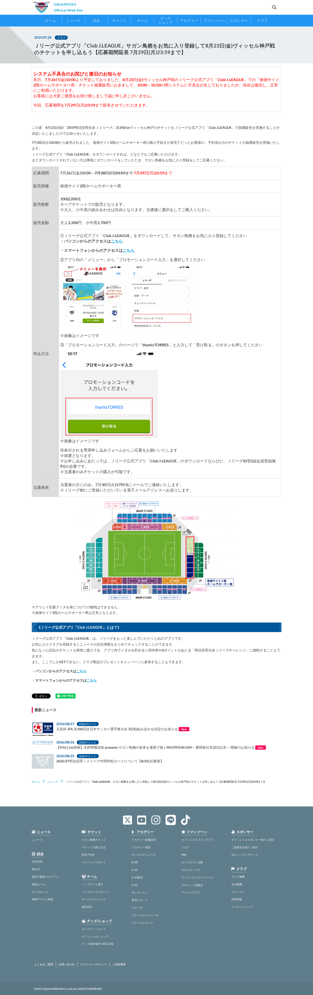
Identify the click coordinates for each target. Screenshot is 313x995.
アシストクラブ (190, 892)
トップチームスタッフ (95, 891)
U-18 (134, 862)
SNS (183, 854)
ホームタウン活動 (192, 862)
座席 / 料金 (88, 854)
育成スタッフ (140, 899)
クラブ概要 (238, 876)
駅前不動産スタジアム (45, 876)
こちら (117, 241)
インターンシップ (242, 906)
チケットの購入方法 (94, 847)
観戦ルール (38, 884)
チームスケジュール (94, 899)
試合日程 (37, 861)
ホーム (36, 781)
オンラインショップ (94, 928)
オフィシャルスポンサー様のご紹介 (252, 839)
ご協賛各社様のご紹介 (244, 847)
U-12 (134, 885)
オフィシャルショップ (95, 936)
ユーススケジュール (144, 854)
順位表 (36, 869)
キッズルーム (40, 891)
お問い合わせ (66, 964)
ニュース (52, 781)
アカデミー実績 (141, 847)
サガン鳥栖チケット (94, 839)
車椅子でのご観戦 (42, 899)
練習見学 (87, 906)
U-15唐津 (137, 877)
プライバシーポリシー (93, 964)
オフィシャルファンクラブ (197, 839)
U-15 (134, 869)
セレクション (140, 892)
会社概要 (236, 884)
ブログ (185, 847)
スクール (137, 907)
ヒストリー (238, 891)
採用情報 (236, 899)
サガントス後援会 (192, 885)
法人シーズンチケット (244, 854)
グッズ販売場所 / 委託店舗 (97, 943)
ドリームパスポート (94, 862)
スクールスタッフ (142, 922)
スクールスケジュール (145, 915)
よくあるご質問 (43, 964)
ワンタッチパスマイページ (197, 877)
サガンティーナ (190, 869)
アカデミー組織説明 (144, 839)
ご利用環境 (119, 964)
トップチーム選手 (92, 884)
